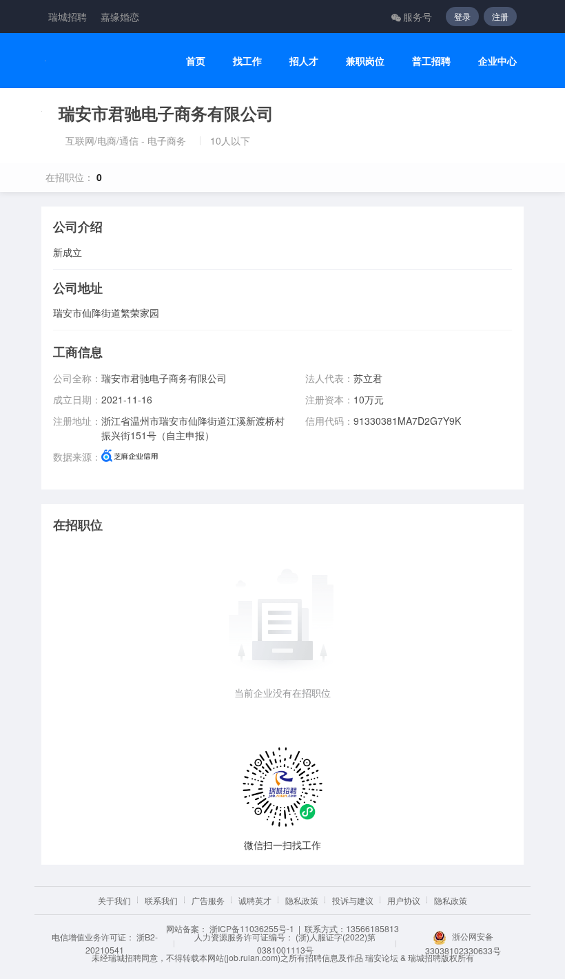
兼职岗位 (365, 61)
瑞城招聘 (67, 16)
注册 (500, 16)
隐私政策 (301, 900)
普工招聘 (431, 61)
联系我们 (161, 900)
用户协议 (403, 900)
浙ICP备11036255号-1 (251, 928)
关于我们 (114, 900)
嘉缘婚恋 (120, 16)
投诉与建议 (352, 900)
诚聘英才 (254, 900)
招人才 (303, 61)
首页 (195, 61)
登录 (462, 16)
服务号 (417, 16)
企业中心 (497, 61)
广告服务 (208, 900)
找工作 (247, 61)
